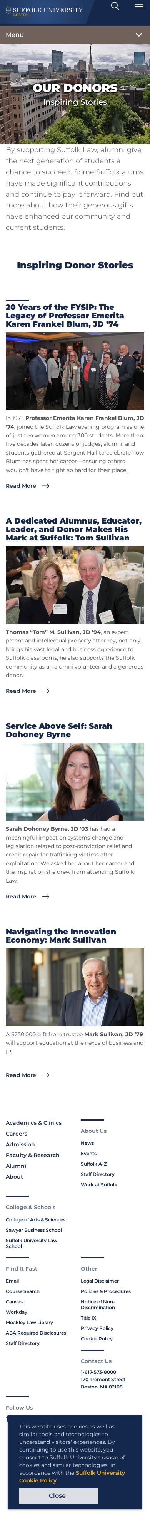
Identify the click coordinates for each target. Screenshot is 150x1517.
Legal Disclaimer (100, 1281)
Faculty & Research (33, 1155)
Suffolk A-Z (94, 1164)
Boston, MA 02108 (102, 1387)
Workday (16, 1312)
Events (89, 1153)
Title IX (88, 1318)
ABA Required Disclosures (36, 1333)
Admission (20, 1144)
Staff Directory (98, 1174)
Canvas (14, 1302)
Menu (15, 34)
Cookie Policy (97, 1338)
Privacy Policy (97, 1328)
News (87, 1143)
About (14, 1176)
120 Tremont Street (103, 1379)
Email (12, 1281)
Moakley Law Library (29, 1322)
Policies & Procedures (106, 1291)
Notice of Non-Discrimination (98, 1304)
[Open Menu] (138, 6)
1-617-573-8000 (98, 1372)
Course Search (23, 1291)
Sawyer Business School (34, 1230)
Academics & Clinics (34, 1122)
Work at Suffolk (99, 1185)
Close (57, 1495)
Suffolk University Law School (31, 1243)
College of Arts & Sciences (35, 1220)
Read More (21, 485)
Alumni (16, 1165)
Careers (16, 1133)
